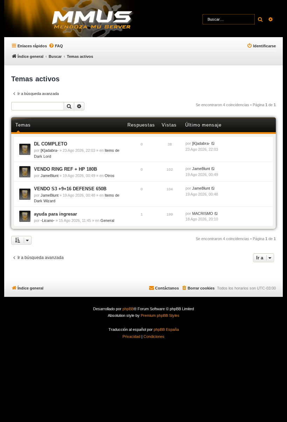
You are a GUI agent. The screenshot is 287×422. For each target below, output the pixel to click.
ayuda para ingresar (55, 214)
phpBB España (166, 329)
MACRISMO (202, 213)
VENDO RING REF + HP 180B (65, 169)
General (107, 220)
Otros (109, 175)
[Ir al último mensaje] (213, 144)
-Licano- (48, 220)
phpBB (128, 309)
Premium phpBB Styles (160, 315)
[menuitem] (56, 46)
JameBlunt (49, 175)
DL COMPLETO (50, 144)
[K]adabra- (49, 150)
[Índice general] (105, 19)
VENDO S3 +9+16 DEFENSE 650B (70, 188)
